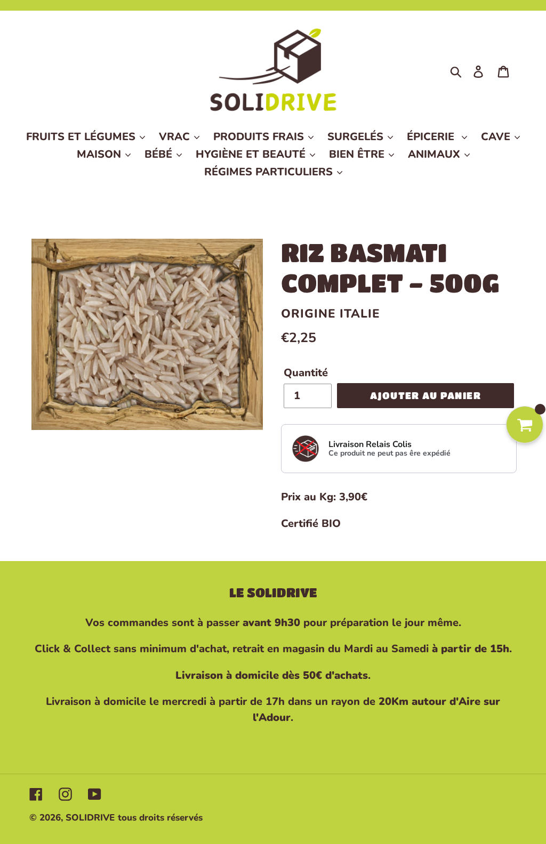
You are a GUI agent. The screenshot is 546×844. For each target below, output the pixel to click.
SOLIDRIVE (90, 817)
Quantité (306, 373)
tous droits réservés (160, 817)
